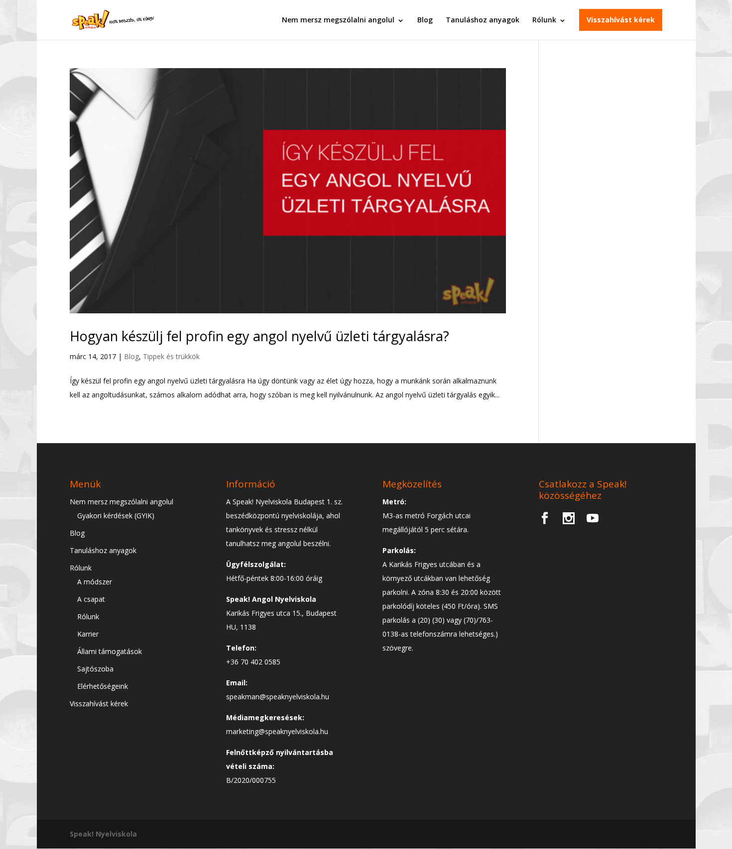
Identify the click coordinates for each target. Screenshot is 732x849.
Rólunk (544, 19)
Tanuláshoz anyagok (482, 19)
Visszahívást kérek (621, 19)
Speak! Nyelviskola (103, 834)
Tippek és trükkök (171, 356)
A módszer (94, 581)
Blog (425, 19)
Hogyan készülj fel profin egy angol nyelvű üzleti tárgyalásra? (259, 336)
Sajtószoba (95, 668)
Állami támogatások (109, 651)
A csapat (91, 599)
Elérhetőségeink (102, 686)
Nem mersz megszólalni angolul (338, 19)
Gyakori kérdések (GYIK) (115, 515)
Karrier (88, 634)
